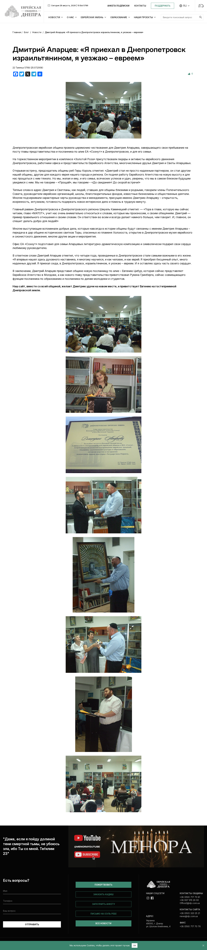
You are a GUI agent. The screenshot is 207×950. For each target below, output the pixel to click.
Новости (36, 32)
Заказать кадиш (103, 894)
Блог (26, 32)
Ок (134, 945)
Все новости (103, 923)
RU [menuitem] (185, 5)
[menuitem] (184, 6)
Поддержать (162, 5)
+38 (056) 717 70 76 (190, 926)
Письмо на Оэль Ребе (103, 913)
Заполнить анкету (103, 904)
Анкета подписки (118, 5)
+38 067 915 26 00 (189, 900)
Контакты (140, 5)
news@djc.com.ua (189, 916)
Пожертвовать (103, 884)
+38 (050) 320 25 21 (190, 913)
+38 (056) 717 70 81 (190, 897)
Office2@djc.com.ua (190, 903)
